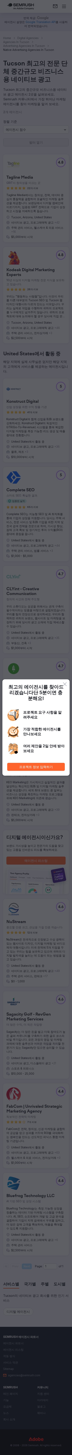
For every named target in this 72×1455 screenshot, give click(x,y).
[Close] (65, 684)
